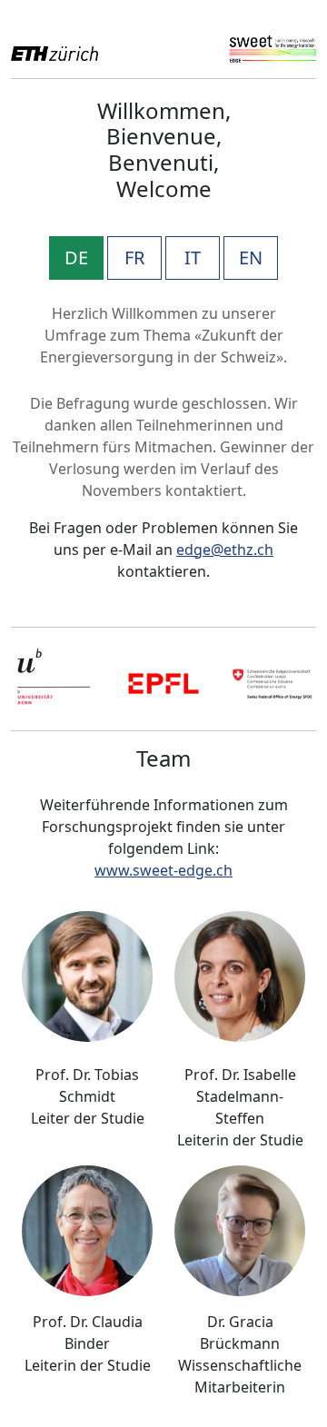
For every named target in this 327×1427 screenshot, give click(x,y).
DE (76, 257)
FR (134, 257)
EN (251, 257)
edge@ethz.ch (224, 550)
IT (192, 257)
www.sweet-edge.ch (163, 870)
